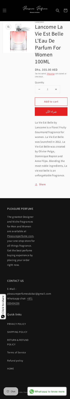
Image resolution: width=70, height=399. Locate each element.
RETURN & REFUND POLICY (18, 342)
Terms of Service (16, 352)
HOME (10, 368)
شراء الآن (51, 111)
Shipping (50, 73)
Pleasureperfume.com (20, 236)
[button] (4, 10)
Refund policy (15, 360)
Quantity (39, 82)
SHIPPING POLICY (17, 332)
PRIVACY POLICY (16, 324)
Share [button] (42, 184)
